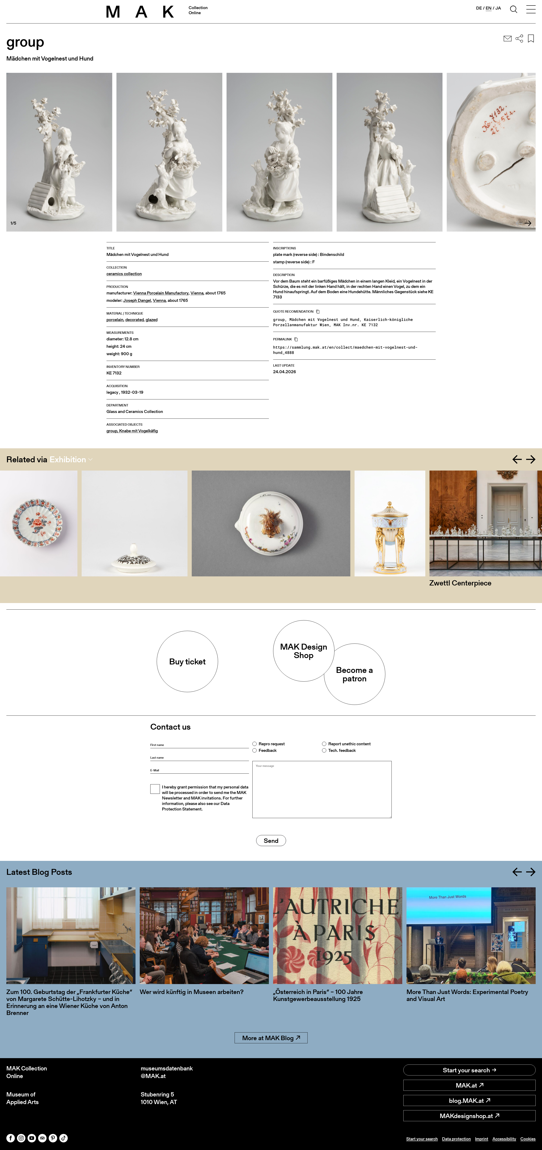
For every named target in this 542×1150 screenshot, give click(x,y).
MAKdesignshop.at (466, 1115)
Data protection (456, 1139)
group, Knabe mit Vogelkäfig (132, 430)
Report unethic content (349, 744)
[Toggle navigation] (531, 10)
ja (498, 8)
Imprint (481, 1139)
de (479, 8)
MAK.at (466, 1085)
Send (271, 840)
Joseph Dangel (137, 300)
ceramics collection (124, 273)
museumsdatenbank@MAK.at (167, 1072)
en (489, 8)
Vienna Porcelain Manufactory (161, 293)
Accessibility (504, 1139)
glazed (152, 319)
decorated (134, 319)
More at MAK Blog (268, 1037)
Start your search (466, 1070)
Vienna (197, 293)
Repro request (272, 744)
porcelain (114, 319)
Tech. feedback (342, 750)
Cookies (528, 1139)
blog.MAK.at (466, 1100)
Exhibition (68, 459)
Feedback (268, 750)
